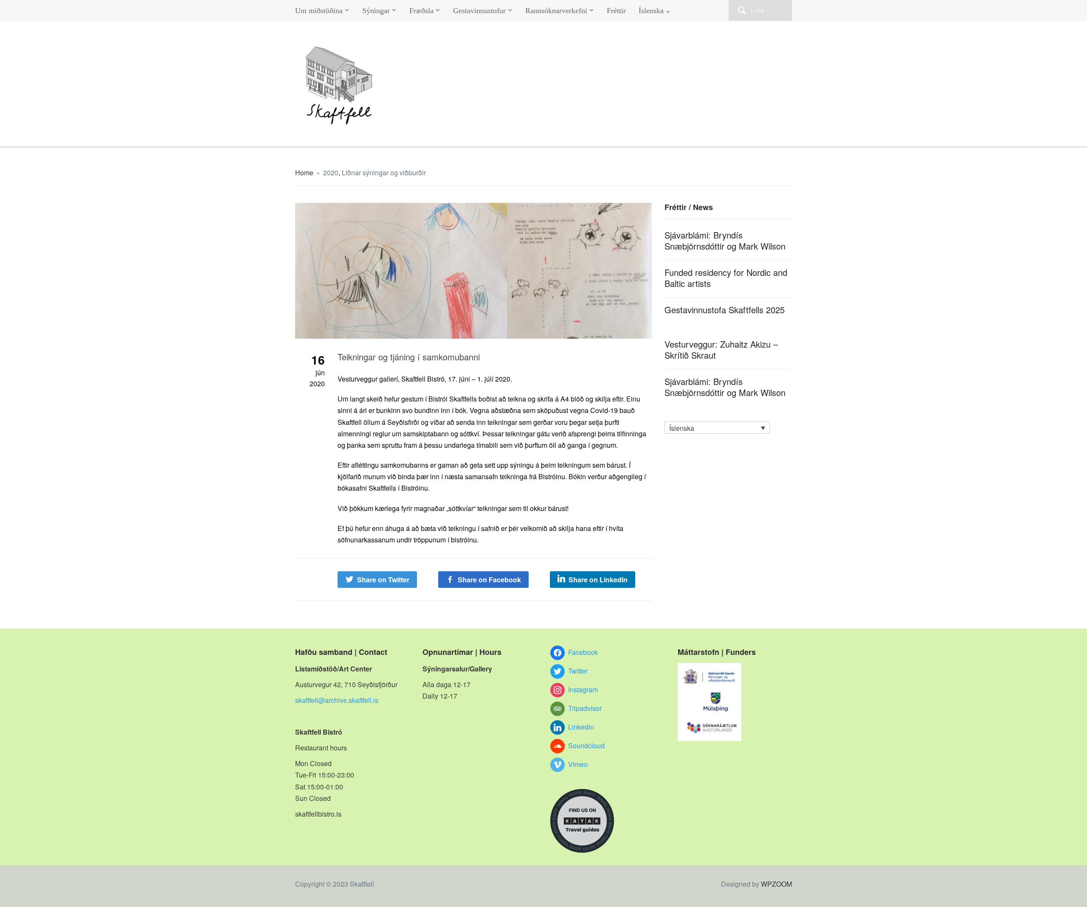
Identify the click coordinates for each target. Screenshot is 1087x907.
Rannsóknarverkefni (556, 10)
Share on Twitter (383, 579)
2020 (330, 172)
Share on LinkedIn (598, 579)
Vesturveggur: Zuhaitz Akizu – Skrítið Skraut (721, 349)
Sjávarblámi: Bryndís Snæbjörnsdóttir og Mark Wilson (725, 240)
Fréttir (616, 10)
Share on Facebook (489, 579)
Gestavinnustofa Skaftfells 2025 (725, 309)
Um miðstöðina (319, 10)
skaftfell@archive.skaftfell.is (336, 700)
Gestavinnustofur (479, 10)
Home (304, 172)
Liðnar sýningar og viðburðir (384, 172)
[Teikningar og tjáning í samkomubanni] (473, 270)
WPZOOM (776, 884)
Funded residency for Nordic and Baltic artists (726, 277)
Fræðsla (421, 10)
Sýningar (376, 10)
